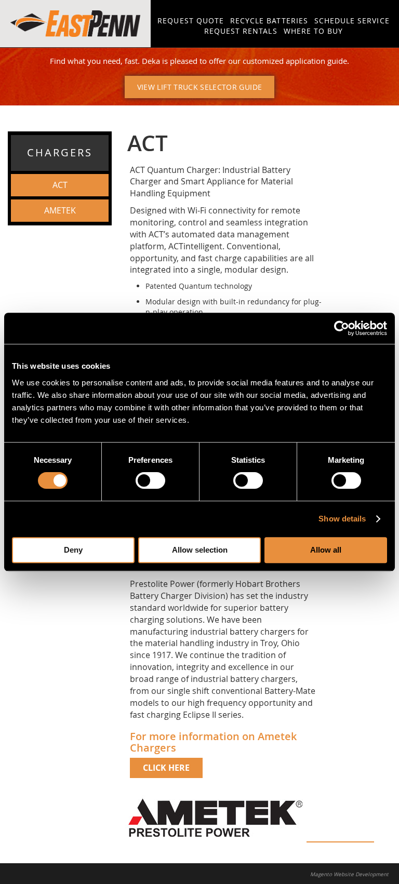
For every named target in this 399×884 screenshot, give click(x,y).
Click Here (166, 767)
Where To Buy (313, 31)
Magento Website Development (349, 874)
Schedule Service (352, 20)
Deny (73, 549)
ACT (60, 185)
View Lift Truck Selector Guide (199, 87)
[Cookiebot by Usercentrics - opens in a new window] (341, 328)
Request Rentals (240, 31)
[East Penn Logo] (75, 23)
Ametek (60, 210)
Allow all (325, 549)
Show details (342, 518)
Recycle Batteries (269, 20)
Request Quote (190, 20)
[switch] (150, 480)
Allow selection (200, 549)
